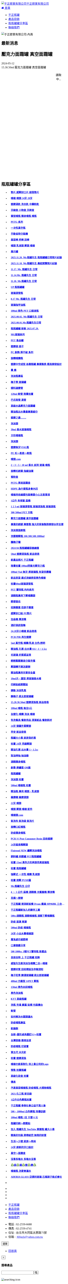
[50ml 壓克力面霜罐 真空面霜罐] (25, 155)
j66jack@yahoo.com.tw (30, 1236)
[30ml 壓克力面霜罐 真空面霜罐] (25, 78)
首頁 (7, 7)
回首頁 (12, 1250)
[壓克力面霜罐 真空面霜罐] (22, 91)
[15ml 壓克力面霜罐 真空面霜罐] (25, 104)
